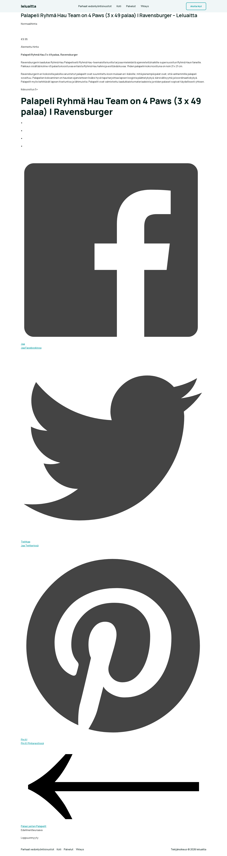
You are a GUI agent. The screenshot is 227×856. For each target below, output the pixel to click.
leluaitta (28, 6)
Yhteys (145, 6)
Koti (119, 6)
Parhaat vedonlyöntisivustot (95, 6)
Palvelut (131, 6)
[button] (196, 6)
